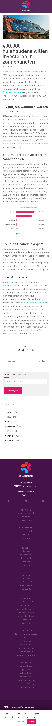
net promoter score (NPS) (26, 655)
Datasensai (12, 421)
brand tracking (26, 605)
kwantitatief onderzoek (26, 513)
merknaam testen (26, 644)
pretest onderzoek (26, 666)
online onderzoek (26, 531)
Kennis (10, 431)
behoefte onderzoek (26, 602)
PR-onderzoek (26, 662)
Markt (10, 435)
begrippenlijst (26, 534)
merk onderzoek (26, 641)
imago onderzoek (26, 630)
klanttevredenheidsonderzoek (26, 634)
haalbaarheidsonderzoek (26, 627)
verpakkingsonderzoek (26, 687)
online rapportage (26, 589)
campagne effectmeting (26, 612)
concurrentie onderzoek (26, 616)
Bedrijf (10, 412)
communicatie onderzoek (26, 609)
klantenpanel (26, 558)
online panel (26, 562)
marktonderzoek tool (26, 585)
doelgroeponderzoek (26, 620)
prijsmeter (26, 669)
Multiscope (8, 281)
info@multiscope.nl (26, 491)
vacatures (26, 538)
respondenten (26, 565)
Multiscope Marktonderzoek (22, 706)
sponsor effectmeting (26, 684)
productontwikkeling (26, 677)
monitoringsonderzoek (26, 648)
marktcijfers (26, 517)
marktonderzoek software (26, 582)
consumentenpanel (26, 554)
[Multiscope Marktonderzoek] (26, 469)
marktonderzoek (26, 520)
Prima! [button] (31, 721)
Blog (9, 417)
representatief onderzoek (26, 680)
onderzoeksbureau (26, 527)
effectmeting (26, 623)
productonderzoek (26, 673)
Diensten (11, 426)
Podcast (11, 440)
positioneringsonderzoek (26, 659)
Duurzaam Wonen (12, 92)
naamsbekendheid (26, 652)
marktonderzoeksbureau (26, 524)
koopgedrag (26, 637)
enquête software (26, 578)
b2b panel (26, 551)
